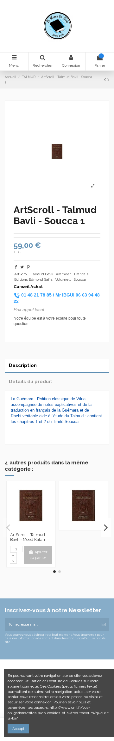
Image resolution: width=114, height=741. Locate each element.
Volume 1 (63, 279)
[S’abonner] (103, 624)
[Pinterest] (28, 267)
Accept (18, 728)
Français (81, 274)
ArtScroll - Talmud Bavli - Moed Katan (27, 537)
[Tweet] (22, 267)
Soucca (79, 279)
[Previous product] (105, 79)
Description (23, 365)
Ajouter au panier (38, 555)
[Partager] (16, 267)
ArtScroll (21, 274)
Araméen (64, 274)
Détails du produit (30, 381)
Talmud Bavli (42, 274)
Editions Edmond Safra (33, 279)
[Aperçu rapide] (31, 527)
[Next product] (108, 79)
